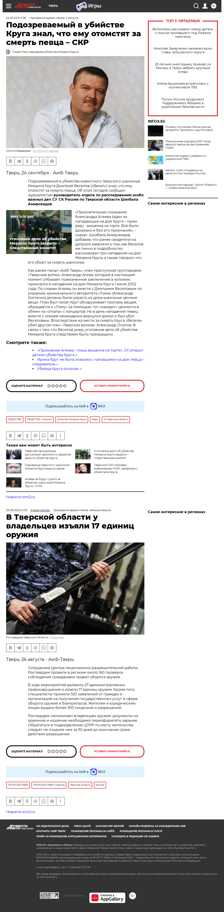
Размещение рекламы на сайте (93, 831)
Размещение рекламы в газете (141, 831)
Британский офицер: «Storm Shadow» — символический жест (191, 186)
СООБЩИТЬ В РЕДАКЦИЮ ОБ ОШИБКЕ (135, 836)
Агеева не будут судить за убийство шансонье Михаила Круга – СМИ (45, 482)
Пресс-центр (82, 826)
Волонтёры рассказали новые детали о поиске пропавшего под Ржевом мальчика (182, 33)
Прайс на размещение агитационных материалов (71, 836)
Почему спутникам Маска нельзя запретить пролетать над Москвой (189, 128)
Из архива (57, 637)
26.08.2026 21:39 (16, 510)
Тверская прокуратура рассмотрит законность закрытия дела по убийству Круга (48, 454)
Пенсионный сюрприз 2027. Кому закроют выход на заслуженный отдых (188, 144)
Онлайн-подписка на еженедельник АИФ (157, 826)
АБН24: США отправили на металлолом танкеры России (185, 172)
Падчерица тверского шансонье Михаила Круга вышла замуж (47, 466)
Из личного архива (45, 150)
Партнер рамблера (74, 895)
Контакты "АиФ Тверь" (51, 831)
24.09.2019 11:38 (16, 18)
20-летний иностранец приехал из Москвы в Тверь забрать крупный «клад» (183, 68)
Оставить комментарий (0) (112, 385)
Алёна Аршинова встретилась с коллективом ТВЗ (183, 85)
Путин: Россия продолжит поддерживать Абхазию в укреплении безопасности (183, 103)
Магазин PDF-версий (110, 826)
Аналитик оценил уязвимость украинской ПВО (185, 157)
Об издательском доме (52, 826)
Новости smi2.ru (20, 497)
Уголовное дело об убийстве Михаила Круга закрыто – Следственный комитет (114, 454)
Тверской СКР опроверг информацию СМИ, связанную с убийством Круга (116, 468)
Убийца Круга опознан (58, 369)
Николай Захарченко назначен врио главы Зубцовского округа (183, 50)
